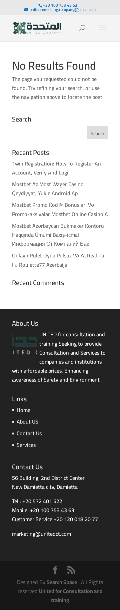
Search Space (62, 582)
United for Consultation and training (71, 595)
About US (27, 422)
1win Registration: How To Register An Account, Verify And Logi (56, 167)
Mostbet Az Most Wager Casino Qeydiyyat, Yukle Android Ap (48, 188)
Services (26, 445)
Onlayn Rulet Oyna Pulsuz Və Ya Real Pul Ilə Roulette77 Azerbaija (59, 259)
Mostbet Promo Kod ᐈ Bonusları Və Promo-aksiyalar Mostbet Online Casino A (60, 209)
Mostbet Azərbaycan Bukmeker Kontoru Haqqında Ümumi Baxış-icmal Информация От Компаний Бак (58, 235)
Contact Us (29, 433)
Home (23, 410)
